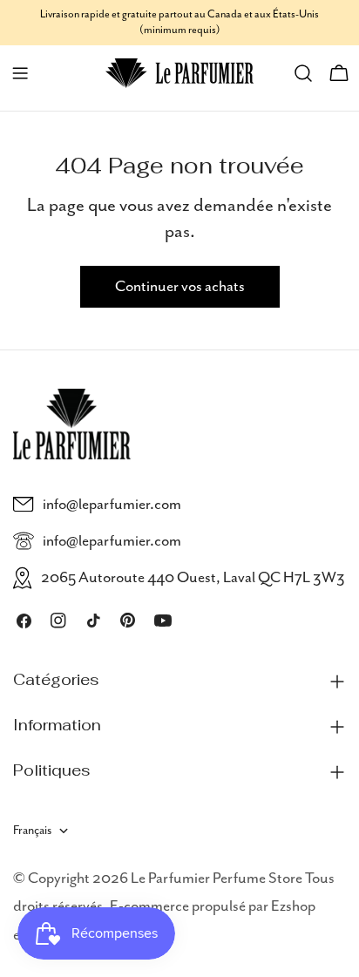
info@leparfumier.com (112, 504)
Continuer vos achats (180, 286)
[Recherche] (303, 73)
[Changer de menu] (20, 73)
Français (32, 831)
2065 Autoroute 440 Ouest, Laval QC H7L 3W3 (193, 578)
